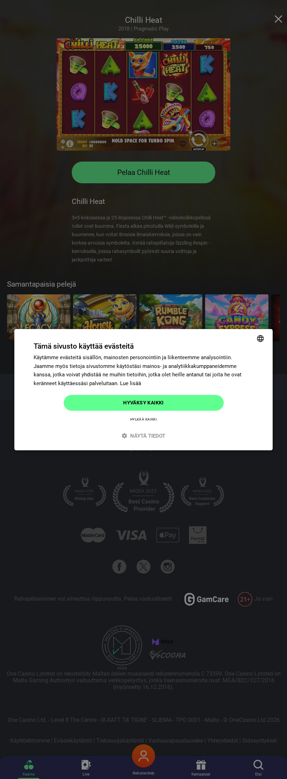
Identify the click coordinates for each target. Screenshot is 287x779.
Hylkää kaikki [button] (143, 419)
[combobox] (260, 338)
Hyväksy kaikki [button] (143, 402)
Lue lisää (130, 383)
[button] (143, 436)
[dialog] (143, 389)
